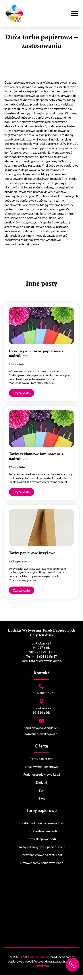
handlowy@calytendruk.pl (41, 728)
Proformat (41, 965)
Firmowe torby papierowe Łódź (41, 863)
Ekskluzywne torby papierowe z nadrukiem (36, 353)
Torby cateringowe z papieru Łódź (41, 847)
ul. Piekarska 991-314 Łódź (41, 710)
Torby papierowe (41, 758)
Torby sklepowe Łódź (41, 839)
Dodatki (41, 782)
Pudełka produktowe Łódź (41, 774)
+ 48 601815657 (41, 693)
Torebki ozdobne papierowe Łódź (41, 823)
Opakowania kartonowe (41, 766)
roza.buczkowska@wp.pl (41, 734)
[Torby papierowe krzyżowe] (41, 527)
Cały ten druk (38, 957)
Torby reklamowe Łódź (41, 831)
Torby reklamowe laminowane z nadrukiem (36, 456)
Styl (41, 790)
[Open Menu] (74, 13)
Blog (42, 798)
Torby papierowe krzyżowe (32, 553)
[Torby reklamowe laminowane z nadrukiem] (41, 428)
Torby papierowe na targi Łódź (41, 855)
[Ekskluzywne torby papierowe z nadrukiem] (41, 325)
